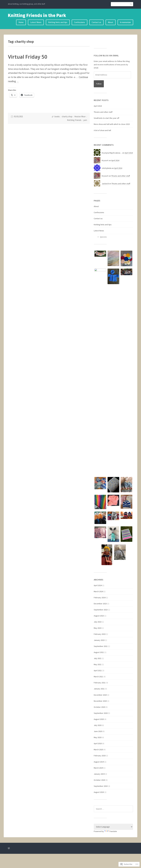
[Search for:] (113, 809)
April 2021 (98, 670)
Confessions (79, 22)
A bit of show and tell (102, 130)
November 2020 (100, 701)
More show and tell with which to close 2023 (112, 124)
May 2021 (97, 664)
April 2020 (98, 743)
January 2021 (99, 688)
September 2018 (101, 786)
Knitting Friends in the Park (37, 15)
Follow (98, 83)
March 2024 (98, 591)
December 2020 (100, 695)
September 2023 (101, 609)
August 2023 (99, 615)
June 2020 (98, 731)
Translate (113, 831)
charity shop (67, 116)
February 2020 (99, 755)
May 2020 (97, 737)
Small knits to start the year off (106, 118)
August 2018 (99, 792)
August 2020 (99, 719)
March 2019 (98, 768)
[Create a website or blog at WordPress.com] (9, 848)
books (57, 116)
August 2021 (99, 652)
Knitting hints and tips (57, 22)
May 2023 (97, 628)
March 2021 (98, 676)
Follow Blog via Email (106, 55)
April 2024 (98, 106)
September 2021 (101, 646)
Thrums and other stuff (103, 112)
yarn (85, 120)
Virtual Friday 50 (27, 56)
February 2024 (99, 597)
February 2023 (99, 634)
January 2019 (99, 774)
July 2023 (97, 622)
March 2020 (98, 749)
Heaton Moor (80, 116)
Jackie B (105, 183)
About (110, 22)
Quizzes (103, 237)
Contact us (96, 22)
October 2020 (99, 707)
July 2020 (97, 725)
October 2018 (99, 780)
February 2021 (99, 682)
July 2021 (97, 658)
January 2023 (99, 640)
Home (21, 22)
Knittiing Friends (74, 120)
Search (131, 4)
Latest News (35, 22)
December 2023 (100, 603)
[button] (100, 254)
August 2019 (99, 762)
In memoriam (125, 22)
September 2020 (101, 713)
